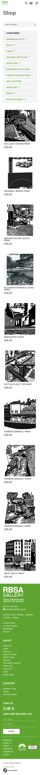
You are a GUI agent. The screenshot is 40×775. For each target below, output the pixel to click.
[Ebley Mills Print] (20, 558)
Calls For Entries (10, 654)
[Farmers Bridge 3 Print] (20, 417)
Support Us (7, 669)
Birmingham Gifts (15, 39)
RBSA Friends (9, 657)
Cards (9, 51)
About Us (7, 652)
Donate (6, 692)
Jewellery (11, 87)
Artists (5, 649)
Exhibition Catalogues (18, 69)
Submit (11, 731)
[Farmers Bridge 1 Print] (20, 511)
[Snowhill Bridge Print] (20, 176)
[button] (26, 3)
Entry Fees (12, 63)
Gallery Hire (8, 666)
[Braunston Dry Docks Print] (20, 225)
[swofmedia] (10, 770)
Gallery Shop (8, 675)
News (5, 672)
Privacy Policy (9, 767)
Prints (9, 93)
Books (9, 45)
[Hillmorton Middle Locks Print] (20, 274)
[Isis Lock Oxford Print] (20, 129)
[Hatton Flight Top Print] (20, 369)
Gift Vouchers (13, 81)
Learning (6, 660)
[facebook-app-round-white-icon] (8, 708)
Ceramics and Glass (16, 57)
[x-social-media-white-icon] (12, 708)
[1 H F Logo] (32, 747)
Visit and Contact (10, 694)
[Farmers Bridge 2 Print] (20, 464)
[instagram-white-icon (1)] (4, 708)
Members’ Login (9, 689)
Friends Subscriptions (18, 75)
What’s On (7, 646)
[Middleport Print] (20, 322)
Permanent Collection (12, 663)
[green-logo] (5, 3)
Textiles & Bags (14, 99)
